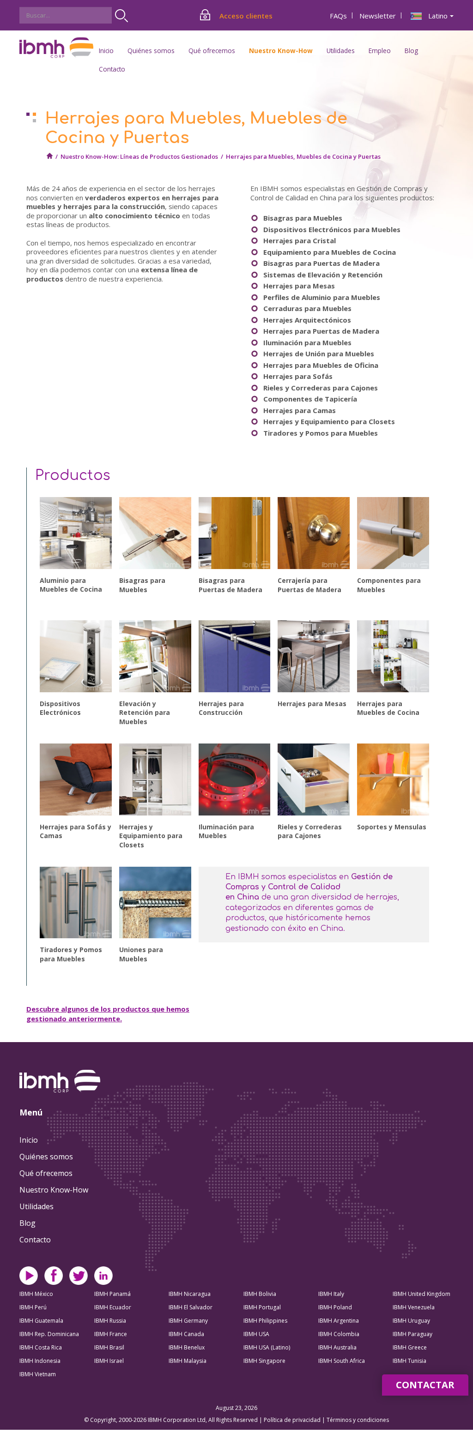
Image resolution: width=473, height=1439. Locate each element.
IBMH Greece (410, 1347)
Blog (411, 50)
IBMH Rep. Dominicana (49, 1334)
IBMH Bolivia (259, 1294)
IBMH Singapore (264, 1361)
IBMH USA (256, 1334)
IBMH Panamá (112, 1294)
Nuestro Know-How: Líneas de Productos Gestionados (139, 156)
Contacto (112, 69)
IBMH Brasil (109, 1347)
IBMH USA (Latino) (266, 1347)
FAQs (338, 15)
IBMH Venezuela (414, 1307)
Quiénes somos (46, 1156)
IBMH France (110, 1334)
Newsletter (377, 15)
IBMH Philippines (265, 1321)
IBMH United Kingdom (421, 1294)
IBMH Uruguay (411, 1321)
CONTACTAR (425, 1385)
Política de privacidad (293, 1420)
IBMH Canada (186, 1334)
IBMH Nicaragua (190, 1294)
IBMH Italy (331, 1294)
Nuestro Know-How (53, 1190)
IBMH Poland (335, 1307)
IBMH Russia (110, 1321)
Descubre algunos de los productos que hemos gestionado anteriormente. (107, 1013)
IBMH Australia (337, 1347)
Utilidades (36, 1206)
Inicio (106, 50)
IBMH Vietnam (37, 1374)
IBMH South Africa (341, 1361)
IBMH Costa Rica (40, 1347)
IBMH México (36, 1294)
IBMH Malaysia (187, 1361)
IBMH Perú (33, 1307)
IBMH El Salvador (190, 1307)
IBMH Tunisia (409, 1361)
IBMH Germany (188, 1321)
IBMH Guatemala (41, 1321)
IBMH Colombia (338, 1334)
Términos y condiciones (358, 1420)
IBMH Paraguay (412, 1334)
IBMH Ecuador (112, 1307)
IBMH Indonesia (40, 1361)
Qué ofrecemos (46, 1173)
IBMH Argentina (338, 1321)
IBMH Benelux (187, 1347)
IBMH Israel (109, 1361)
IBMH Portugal (262, 1307)
